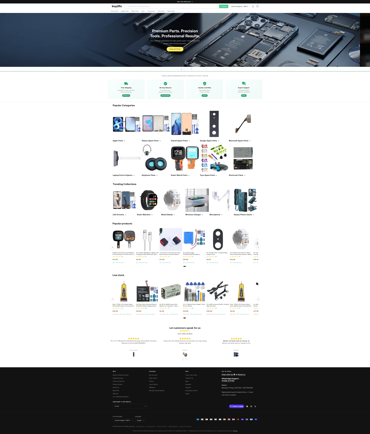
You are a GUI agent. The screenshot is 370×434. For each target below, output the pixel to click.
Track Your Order (191, 375)
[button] (257, 6)
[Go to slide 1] (184, 266)
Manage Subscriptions (156, 390)
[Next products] (258, 247)
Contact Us (189, 378)
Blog (186, 381)
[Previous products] (112, 247)
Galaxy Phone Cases (243, 215)
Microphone (215, 215)
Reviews (188, 384)
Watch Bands (167, 215)
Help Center (153, 378)
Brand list (116, 390)
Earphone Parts (148, 175)
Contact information (185, 426)
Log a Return (153, 384)
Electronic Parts (236, 175)
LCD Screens (118, 215)
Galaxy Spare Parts (150, 141)
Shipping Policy (118, 378)
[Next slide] (187, 69)
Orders (151, 381)
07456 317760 (228, 381)
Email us (241, 375)
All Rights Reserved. (129, 426)
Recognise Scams (191, 390)
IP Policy (235, 431)
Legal (187, 393)
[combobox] (173, 6)
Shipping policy (173, 426)
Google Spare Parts (208, 141)
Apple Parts (118, 141)
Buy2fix (120, 426)
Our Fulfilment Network (121, 396)
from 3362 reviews (185, 334)
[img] (185, 330)
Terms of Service (118, 381)
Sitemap (115, 393)
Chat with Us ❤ (228, 375)
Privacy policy (150, 426)
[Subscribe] (145, 406)
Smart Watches (144, 215)
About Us (116, 387)
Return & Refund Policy (120, 375)
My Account (153, 375)
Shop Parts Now (185, 46)
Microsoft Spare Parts (238, 141)
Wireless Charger (193, 215)
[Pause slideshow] (192, 69)
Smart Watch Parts (179, 175)
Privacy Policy (117, 384)
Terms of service (162, 426)
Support (188, 387)
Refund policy (141, 426)
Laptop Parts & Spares (122, 175)
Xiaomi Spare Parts (179, 141)
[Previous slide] (178, 69)
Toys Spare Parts (207, 175)
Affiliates (152, 387)
